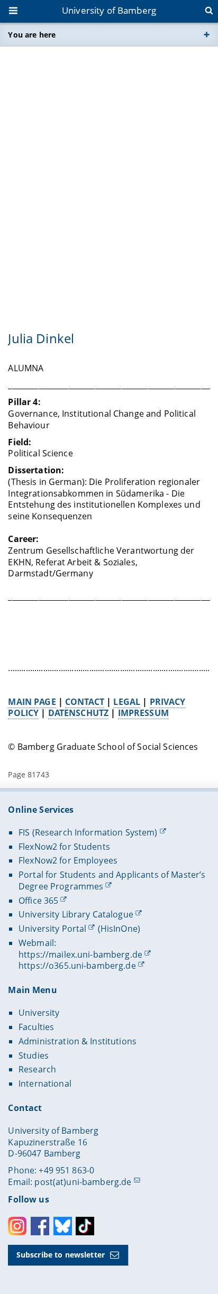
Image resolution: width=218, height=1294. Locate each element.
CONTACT (84, 702)
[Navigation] (14, 12)
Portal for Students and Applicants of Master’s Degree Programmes (112, 880)
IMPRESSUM (143, 713)
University (39, 1012)
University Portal (52, 928)
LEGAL (126, 702)
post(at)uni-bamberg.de (82, 1182)
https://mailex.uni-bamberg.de (80, 954)
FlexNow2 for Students (64, 846)
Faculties (36, 1027)
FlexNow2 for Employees (68, 860)
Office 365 (38, 900)
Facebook (40, 1226)
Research (37, 1069)
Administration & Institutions (78, 1041)
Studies (34, 1055)
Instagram (17, 1226)
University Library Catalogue (76, 914)
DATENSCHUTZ (78, 713)
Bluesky (62, 1226)
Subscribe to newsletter (60, 1255)
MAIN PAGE (32, 702)
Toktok (85, 1226)
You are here (32, 35)
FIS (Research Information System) (88, 832)
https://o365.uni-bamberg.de (77, 965)
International (45, 1083)
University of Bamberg (109, 10)
